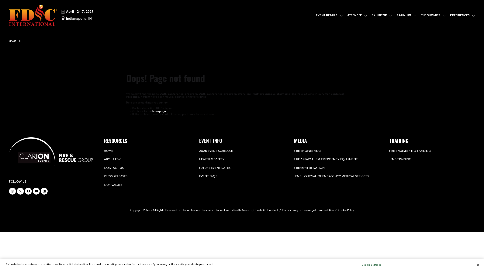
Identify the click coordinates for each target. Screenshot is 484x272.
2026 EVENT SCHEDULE (216, 151)
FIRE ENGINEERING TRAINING (410, 151)
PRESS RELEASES (115, 176)
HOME (108, 151)
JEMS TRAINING (400, 159)
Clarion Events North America (233, 210)
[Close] (478, 265)
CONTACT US (114, 168)
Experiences (460, 15)
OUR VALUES (113, 185)
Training (404, 15)
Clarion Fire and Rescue (196, 210)
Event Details (326, 15)
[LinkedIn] (44, 191)
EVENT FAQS (208, 176)
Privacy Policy (290, 210)
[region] (242, 265)
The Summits (430, 15)
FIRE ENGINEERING (307, 151)
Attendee (354, 15)
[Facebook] (28, 191)
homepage (159, 111)
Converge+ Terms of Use (318, 210)
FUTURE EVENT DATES (214, 168)
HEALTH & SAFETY (212, 159)
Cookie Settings (371, 265)
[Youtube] (36, 191)
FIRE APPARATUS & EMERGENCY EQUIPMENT (326, 159)
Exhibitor (379, 15)
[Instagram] (12, 191)
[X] (20, 191)
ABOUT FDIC (113, 159)
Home (13, 41)
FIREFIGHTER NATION (309, 168)
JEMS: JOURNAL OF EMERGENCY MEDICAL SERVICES (331, 176)
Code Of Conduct (266, 210)
